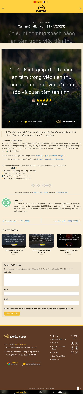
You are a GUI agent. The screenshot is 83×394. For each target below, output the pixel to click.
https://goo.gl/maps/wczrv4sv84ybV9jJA (51, 156)
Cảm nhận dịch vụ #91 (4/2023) (65, 221)
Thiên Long (51, 33)
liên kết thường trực (61, 192)
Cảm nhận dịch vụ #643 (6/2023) (41, 251)
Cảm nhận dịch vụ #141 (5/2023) (69, 251)
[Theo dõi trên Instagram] (76, 343)
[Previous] (4, 243)
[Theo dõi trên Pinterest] (76, 348)
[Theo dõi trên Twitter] (72, 348)
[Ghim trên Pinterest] (47, 185)
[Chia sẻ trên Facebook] (36, 185)
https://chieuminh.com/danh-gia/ (50, 159)
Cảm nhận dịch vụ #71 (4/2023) (17, 221)
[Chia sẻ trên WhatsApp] (32, 185)
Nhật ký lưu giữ (38, 23)
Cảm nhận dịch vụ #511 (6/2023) (14, 251)
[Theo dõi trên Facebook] (72, 343)
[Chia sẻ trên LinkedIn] (50, 185)
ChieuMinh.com (33, 388)
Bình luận (8, 272)
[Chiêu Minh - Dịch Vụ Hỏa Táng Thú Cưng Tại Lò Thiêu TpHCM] (41, 8)
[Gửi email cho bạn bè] (43, 185)
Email (6, 299)
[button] (3, 8)
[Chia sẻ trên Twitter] (39, 185)
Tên (6, 289)
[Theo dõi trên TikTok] (76, 352)
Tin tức (47, 23)
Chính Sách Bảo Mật (47, 388)
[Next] (79, 243)
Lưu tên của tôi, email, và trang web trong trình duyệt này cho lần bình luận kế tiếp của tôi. (40, 308)
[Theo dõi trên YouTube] (72, 352)
